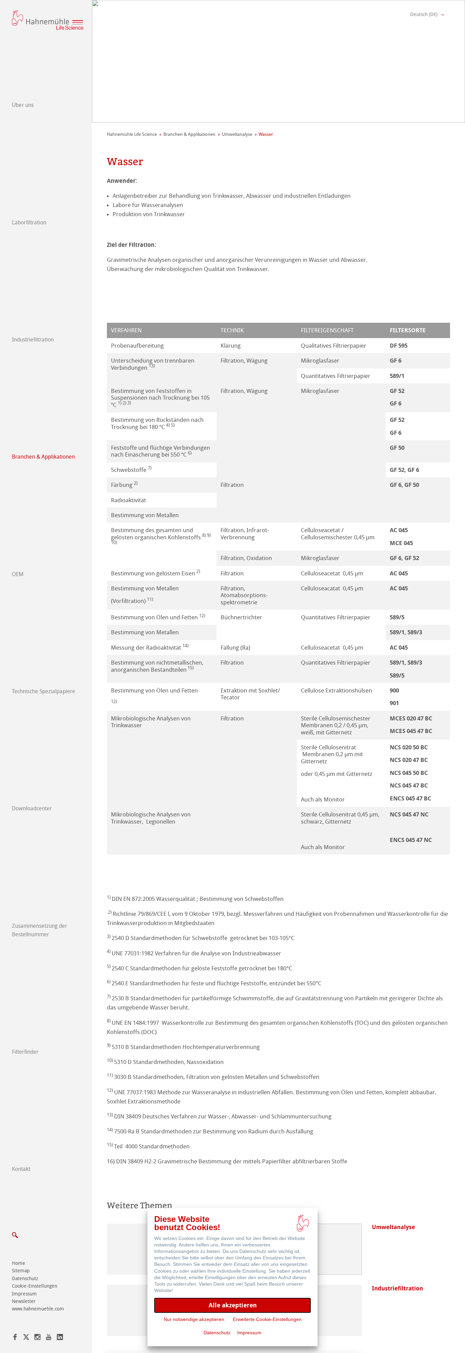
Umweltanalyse (237, 134)
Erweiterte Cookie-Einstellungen (267, 1319)
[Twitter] (26, 1338)
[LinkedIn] (60, 1338)
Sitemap (21, 1271)
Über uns (23, 105)
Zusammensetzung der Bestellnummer (39, 930)
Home (18, 1263)
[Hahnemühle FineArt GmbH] (47, 20)
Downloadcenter (32, 808)
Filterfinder (25, 1052)
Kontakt (21, 1169)
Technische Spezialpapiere (43, 691)
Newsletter (24, 1301)
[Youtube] (49, 1338)
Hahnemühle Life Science (132, 134)
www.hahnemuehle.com (38, 1309)
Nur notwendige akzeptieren (194, 1319)
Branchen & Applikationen (43, 456)
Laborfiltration (29, 222)
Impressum (24, 1294)
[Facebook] (15, 1338)
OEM (17, 574)
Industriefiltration (33, 339)
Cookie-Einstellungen (34, 1286)
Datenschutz (25, 1279)
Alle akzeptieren (233, 1305)
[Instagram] (37, 1338)
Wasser (266, 134)
